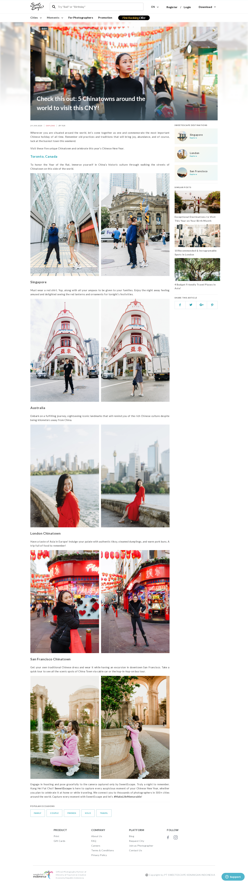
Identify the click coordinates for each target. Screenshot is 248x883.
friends (71, 813)
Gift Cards (59, 840)
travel (104, 813)
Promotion (105, 17)
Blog (131, 836)
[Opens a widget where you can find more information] (233, 877)
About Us (96, 836)
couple (54, 813)
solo (88, 813)
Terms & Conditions (102, 850)
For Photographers (80, 17)
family (37, 813)
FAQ (93, 840)
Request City (136, 840)
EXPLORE (50, 126)
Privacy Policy (99, 855)
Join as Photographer (141, 845)
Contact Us (135, 850)
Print (56, 836)
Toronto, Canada (44, 156)
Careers (95, 845)
